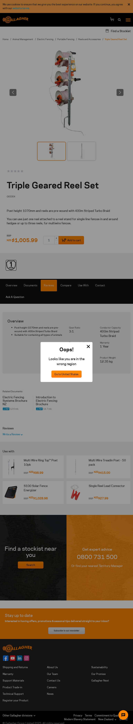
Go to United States (66, 374)
